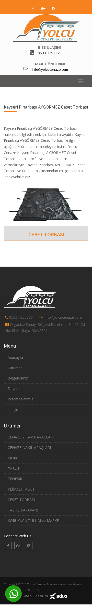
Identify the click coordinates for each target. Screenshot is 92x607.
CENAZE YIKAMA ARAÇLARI (31, 437)
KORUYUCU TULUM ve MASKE (33, 520)
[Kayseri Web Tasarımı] (58, 595)
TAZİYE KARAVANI (23, 510)
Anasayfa (15, 357)
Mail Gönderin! (50, 64)
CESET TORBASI (46, 234)
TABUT (14, 468)
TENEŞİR (15, 478)
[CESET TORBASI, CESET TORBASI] (46, 203)
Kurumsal (15, 367)
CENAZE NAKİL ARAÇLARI (29, 447)
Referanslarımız (20, 399)
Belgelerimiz (18, 378)
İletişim (13, 409)
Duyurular (16, 388)
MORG (13, 458)
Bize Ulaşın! (49, 47)
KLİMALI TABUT (21, 489)
